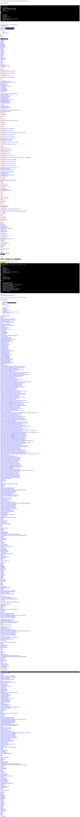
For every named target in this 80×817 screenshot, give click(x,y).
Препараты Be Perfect (5, 102)
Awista (1, 43)
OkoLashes (2, 59)
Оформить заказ (6, 278)
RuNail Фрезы (3, 231)
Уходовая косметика (5, 75)
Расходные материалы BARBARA (7, 136)
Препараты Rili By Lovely (5, 95)
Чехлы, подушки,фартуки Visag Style (8, 144)
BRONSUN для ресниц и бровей (7, 73)
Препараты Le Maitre (5, 96)
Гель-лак (2, 225)
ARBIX (1, 42)
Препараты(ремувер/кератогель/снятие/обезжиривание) (13, 210)
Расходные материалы (8, 285)
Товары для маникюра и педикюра (10, 289)
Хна (1, 79)
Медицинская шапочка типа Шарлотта (9, 120)
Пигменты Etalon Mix (5, 168)
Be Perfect (2, 45)
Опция (2, 183)
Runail (1, 61)
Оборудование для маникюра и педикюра (10, 208)
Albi (1, 192)
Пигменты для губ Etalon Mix (7, 169)
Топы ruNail (2, 224)
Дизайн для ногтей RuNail (6, 228)
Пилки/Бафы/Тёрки (4, 242)
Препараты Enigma (4, 100)
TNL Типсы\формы (4, 197)
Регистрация (6, 10)
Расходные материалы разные (7, 128)
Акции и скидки (6, 16)
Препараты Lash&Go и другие (7, 99)
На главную (3, 262)
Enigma (2, 49)
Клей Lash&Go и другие (5, 86)
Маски (1, 126)
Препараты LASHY (4, 97)
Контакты (5, 17)
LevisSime (2, 53)
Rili (1, 60)
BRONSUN (2, 46)
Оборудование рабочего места (10, 286)
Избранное (7, 27)
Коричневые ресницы (5, 106)
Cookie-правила (6, 19)
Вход (4, 9)
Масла (1, 215)
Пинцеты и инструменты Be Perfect (8, 159)
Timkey (2, 62)
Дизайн (2, 245)
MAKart (2, 55)
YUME (1, 194)
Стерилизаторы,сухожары (6, 139)
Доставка (5, 15)
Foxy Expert (3, 187)
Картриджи (3, 177)
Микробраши (3, 114)
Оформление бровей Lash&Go (7, 77)
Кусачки (2, 240)
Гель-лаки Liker (3, 230)
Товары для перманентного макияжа (11, 288)
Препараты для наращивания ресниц (9, 93)
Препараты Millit (4, 94)
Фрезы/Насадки (4, 233)
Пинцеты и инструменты (8, 287)
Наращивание (3, 219)
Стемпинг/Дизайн (4, 235)
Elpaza (1, 48)
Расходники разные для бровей (7, 70)
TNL (1, 63)
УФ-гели (2, 229)
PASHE (1, 199)
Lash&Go (2, 50)
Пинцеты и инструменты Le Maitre (8, 165)
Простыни (2, 122)
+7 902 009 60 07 (4, 25)
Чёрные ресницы (4, 105)
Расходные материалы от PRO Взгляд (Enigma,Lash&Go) (13, 132)
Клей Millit (2, 83)
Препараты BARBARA (5, 101)
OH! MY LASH (3, 58)
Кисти (1, 68)
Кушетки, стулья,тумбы (5, 148)
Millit (1, 56)
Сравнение (7, 29)
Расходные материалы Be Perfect (8, 134)
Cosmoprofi (3, 212)
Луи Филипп (3, 64)
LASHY (1, 51)
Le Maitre (2, 52)
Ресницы (2, 104)
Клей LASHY (3, 87)
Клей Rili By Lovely (4, 84)
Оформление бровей (7, 282)
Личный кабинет (6, 277)
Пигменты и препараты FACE (7, 171)
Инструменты (3, 237)
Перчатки (2, 124)
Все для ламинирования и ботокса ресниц (12, 284)
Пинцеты (2, 66)
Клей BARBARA (3, 90)
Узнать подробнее (4, 2)
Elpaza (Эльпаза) (4, 205)
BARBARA (2, 44)
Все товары (3, 67)
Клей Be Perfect (4, 89)
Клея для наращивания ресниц (7, 82)
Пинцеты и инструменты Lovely (7, 155)
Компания (5, 14)
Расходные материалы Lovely (7, 130)
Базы (1, 246)
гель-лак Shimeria (4, 226)
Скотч (1, 118)
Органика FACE (3, 173)
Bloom (1, 181)
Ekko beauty (3, 47)
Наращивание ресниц (8, 283)
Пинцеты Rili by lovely (5, 153)
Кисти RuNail (3, 227)
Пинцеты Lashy (3, 151)
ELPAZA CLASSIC (4, 206)
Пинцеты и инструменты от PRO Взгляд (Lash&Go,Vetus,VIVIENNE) (15, 157)
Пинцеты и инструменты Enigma (8, 163)
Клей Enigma (3, 88)
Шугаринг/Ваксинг (7, 290)
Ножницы (2, 239)
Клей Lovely (3, 91)
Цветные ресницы (4, 108)
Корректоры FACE (4, 172)
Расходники (3, 217)
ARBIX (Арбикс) (3, 189)
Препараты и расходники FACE (7, 174)
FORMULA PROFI (4, 185)
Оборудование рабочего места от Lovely (9, 141)
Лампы (2, 146)
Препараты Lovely (4, 98)
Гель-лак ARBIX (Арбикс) (5, 190)
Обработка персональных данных (10, 18)
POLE (1, 203)
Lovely (1, 54)
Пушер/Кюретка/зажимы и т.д (7, 238)
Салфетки (2, 112)
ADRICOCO (2, 41)
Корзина (5, 276)
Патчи (1, 116)
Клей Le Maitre (3, 85)
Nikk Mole (2, 57)
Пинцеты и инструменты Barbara (7, 161)
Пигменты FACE (4, 175)
